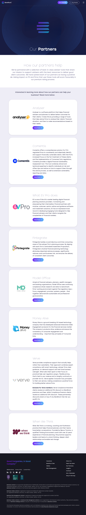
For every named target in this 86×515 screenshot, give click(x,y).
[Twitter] (13, 473)
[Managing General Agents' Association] (15, 477)
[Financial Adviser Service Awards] (21, 477)
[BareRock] (6, 2)
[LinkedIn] (7, 473)
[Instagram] (10, 473)
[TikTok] (19, 473)
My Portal (75, 2)
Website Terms (10, 469)
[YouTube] (16, 473)
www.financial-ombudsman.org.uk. (49, 506)
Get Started (62, 2)
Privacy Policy (18, 469)
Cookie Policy (27, 469)
